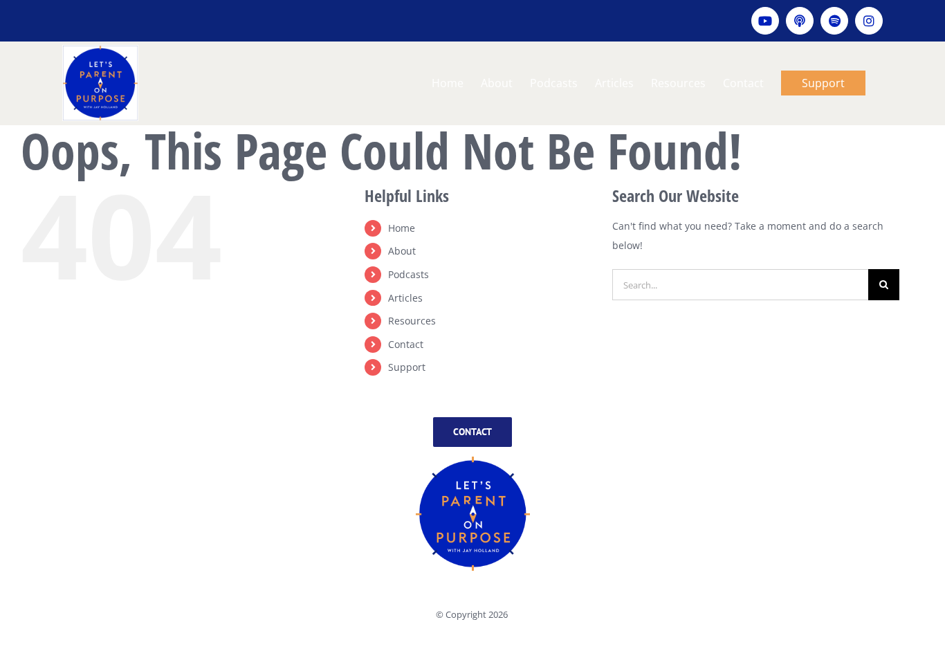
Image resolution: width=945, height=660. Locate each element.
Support (406, 367)
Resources (412, 320)
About (402, 250)
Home (401, 228)
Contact (405, 344)
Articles (405, 297)
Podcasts (408, 274)
